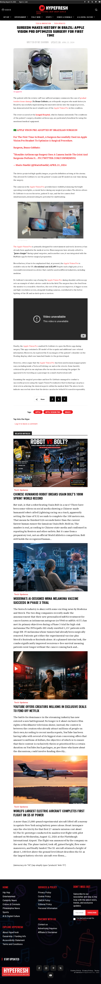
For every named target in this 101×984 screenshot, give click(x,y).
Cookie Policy (75, 971)
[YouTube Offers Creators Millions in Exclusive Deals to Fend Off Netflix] (50, 675)
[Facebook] (84, 2)
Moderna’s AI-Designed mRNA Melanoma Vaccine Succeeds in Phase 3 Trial (45, 600)
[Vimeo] (95, 2)
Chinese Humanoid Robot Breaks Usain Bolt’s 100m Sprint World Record (48, 496)
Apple (38, 412)
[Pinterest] (64, 399)
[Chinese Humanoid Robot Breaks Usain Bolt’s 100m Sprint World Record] (50, 463)
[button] (96, 10)
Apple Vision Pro (60, 108)
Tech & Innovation (43, 23)
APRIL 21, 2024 (58, 165)
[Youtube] (99, 2)
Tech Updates (59, 23)
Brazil (68, 412)
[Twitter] (92, 2)
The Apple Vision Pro (22, 246)
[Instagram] (88, 2)
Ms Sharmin (43, 42)
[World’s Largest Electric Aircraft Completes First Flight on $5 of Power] (50, 780)
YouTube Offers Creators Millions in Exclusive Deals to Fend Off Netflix (49, 708)
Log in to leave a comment (26, 424)
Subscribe (91, 913)
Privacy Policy (81, 920)
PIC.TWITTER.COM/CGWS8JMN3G (57, 158)
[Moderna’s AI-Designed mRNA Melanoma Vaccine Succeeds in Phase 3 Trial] (50, 567)
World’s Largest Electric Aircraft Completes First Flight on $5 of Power (49, 812)
